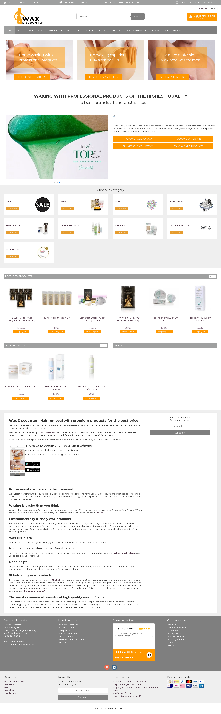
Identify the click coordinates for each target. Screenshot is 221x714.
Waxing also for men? (123, 693)
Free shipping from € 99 (23, 2)
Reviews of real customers (71, 639)
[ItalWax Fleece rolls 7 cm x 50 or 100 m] (164, 297)
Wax (29, 30)
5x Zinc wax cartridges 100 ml (57, 318)
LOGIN (194, 8)
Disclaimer (172, 630)
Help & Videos (158, 30)
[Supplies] (151, 228)
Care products (95, 30)
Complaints (64, 630)
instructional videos (124, 553)
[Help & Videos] (42, 252)
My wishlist (9, 690)
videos (99, 513)
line (55, 580)
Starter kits (54, 30)
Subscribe (180, 432)
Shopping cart (21, 331)
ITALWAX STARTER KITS (188, 138)
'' (34, 591)
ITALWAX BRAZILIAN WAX (138, 138)
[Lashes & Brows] (206, 228)
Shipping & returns (176, 639)
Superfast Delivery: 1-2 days (197, 2)
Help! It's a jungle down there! (127, 684)
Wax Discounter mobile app (122, 2)
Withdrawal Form (66, 627)
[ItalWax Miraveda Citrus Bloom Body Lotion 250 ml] (91, 366)
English (213, 8)
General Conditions (176, 627)
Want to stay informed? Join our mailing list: (179, 418)
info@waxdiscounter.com (16, 633)
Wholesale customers (69, 633)
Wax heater (73, 30)
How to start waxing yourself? (127, 696)
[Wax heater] (42, 228)
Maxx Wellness (47, 432)
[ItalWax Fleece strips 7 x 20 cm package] (200, 297)
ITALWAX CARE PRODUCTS (188, 146)
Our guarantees (66, 636)
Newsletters (10, 693)
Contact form (174, 642)
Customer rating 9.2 (76, 2)
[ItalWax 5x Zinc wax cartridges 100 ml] (56, 297)
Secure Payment (175, 636)
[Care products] (97, 228)
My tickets (9, 687)
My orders (9, 684)
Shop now (12, 208)
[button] (54, 182)
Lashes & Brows (135, 30)
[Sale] (42, 204)
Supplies (115, 30)
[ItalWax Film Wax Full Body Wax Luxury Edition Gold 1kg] (128, 297)
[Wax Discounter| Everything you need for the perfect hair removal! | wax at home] (28, 15)
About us (171, 625)
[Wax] (97, 204)
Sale (19, 30)
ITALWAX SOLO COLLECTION (138, 146)
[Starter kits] (206, 204)
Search (138, 16)
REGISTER (203, 8)
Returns (62, 642)
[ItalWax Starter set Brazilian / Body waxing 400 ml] (92, 297)
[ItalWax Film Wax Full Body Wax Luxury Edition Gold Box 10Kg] (21, 297)
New (40, 30)
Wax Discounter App (68, 625)
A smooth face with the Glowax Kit (129, 681)
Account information (14, 681)
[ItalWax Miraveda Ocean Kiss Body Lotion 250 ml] (56, 366)
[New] (151, 204)
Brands (176, 30)
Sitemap (171, 645)
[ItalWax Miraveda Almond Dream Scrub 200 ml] (20, 366)
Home (9, 30)
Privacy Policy (174, 633)
